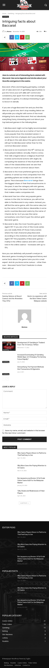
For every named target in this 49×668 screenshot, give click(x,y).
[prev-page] (3, 378)
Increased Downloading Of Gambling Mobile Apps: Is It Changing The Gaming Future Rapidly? (31, 357)
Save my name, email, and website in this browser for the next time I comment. (23, 431)
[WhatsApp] (27, 37)
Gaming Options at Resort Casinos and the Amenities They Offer (12, 298)
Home (4, 13)
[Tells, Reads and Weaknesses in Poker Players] (9, 494)
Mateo (9, 31)
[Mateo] (3, 31)
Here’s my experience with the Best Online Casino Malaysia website (37, 298)
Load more (23, 503)
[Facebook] (11, 37)
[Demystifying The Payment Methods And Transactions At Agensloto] (9, 370)
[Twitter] (17, 37)
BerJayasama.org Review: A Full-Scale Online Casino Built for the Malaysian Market (31, 480)
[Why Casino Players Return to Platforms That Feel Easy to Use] (9, 456)
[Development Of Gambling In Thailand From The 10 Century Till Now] (9, 346)
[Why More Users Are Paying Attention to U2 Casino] (9, 469)
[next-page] (7, 378)
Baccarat (28, 180)
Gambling (11, 13)
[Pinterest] (22, 37)
